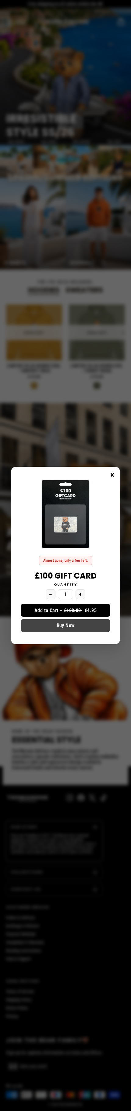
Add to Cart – (65, 610)
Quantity (65, 585)
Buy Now (66, 625)
